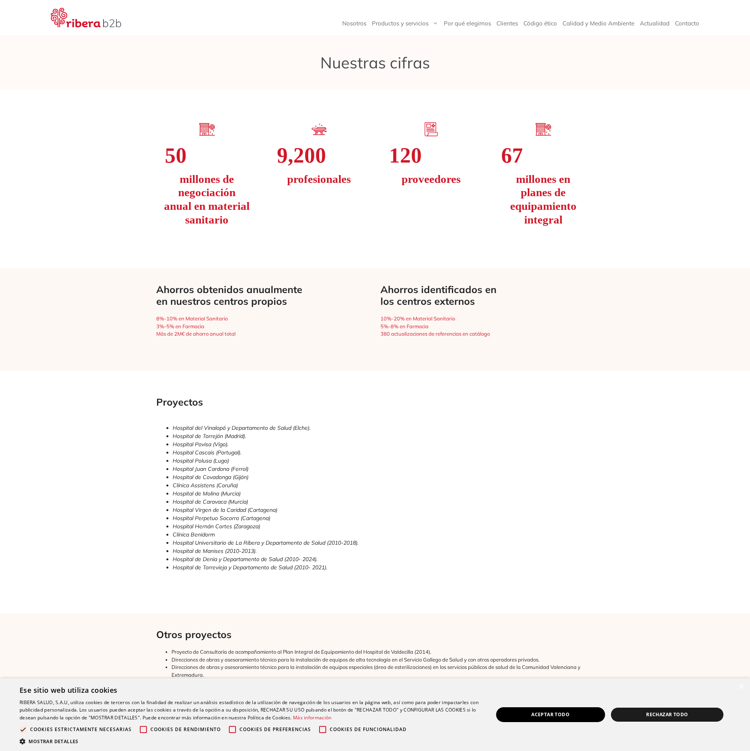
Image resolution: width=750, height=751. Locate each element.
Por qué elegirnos (467, 23)
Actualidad (655, 23)
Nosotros (354, 23)
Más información (312, 717)
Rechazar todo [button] (667, 714)
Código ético (540, 23)
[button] (249, 741)
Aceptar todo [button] (550, 714)
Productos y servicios (400, 23)
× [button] (741, 687)
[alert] (375, 714)
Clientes (507, 23)
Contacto (687, 23)
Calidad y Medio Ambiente (598, 23)
